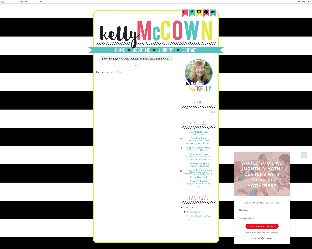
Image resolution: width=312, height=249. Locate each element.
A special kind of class (198, 147)
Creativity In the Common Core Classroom (198, 171)
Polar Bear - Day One (198, 150)
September (192, 211)
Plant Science (198, 134)
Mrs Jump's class (198, 154)
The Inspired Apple (198, 163)
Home (137, 65)
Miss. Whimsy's (198, 181)
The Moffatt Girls (198, 131)
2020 (187, 207)
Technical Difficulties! (198, 166)
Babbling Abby (198, 138)
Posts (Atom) (116, 72)
